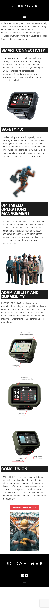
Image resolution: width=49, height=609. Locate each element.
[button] (24, 17)
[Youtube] (22, 575)
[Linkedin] (26, 575)
